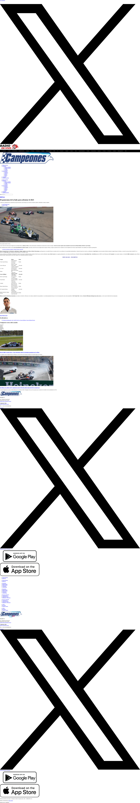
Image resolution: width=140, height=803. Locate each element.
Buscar (1, 194)
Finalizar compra (5, 606)
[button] (70, 324)
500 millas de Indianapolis (6, 320)
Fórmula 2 (6, 187)
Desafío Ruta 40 (6, 150)
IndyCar (56, 150)
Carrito (3, 604)
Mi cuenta (4, 605)
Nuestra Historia (5, 577)
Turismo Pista (78, 150)
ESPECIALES (4, 585)
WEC (39, 150)
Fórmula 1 (46, 150)
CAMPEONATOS (5, 177)
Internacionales (4, 171)
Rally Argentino (33, 150)
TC (42, 150)
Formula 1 (6, 172)
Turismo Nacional (67, 150)
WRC (61, 150)
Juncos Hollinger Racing (30, 320)
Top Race (12, 150)
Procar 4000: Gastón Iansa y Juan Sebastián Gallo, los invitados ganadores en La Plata (19, 352)
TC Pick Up (22, 150)
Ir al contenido (2, 0)
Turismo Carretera (7, 167)
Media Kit (4, 578)
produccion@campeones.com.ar (5, 401)
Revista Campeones (5, 594)
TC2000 (73, 150)
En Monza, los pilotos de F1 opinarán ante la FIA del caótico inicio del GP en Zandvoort (20, 387)
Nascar (5, 190)
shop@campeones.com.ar (4, 404)
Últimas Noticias (5, 165)
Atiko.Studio (10, 800)
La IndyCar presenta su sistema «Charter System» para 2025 (12, 249)
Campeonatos (4, 587)
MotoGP (52, 150)
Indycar (5, 188)
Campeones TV (5, 595)
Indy (12, 320)
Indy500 (15, 320)
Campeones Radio (5, 596)
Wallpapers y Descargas (6, 597)
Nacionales (4, 166)
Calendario (4, 191)
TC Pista (17, 150)
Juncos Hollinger (23, 320)
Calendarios (4, 586)
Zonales (28, 150)
